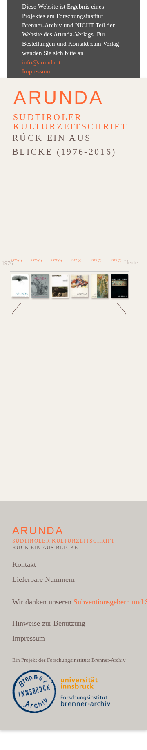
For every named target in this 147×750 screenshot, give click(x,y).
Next (122, 293)
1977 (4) (76, 260)
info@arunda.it (41, 62)
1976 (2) (36, 260)
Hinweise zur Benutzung (48, 623)
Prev (17, 293)
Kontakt (24, 564)
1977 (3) (56, 260)
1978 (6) (116, 260)
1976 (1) (16, 260)
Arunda (58, 97)
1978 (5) (96, 260)
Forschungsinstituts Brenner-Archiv (86, 660)
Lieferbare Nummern (43, 579)
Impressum (36, 71)
